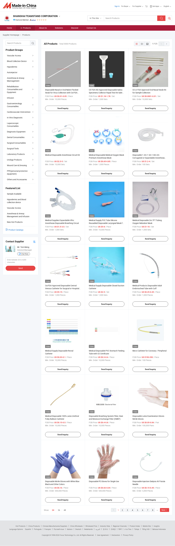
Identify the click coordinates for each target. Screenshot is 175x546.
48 (65, 510)
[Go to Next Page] (166, 44)
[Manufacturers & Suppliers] (20, 5)
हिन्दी (120, 529)
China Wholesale (76, 526)
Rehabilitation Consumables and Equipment (14, 89)
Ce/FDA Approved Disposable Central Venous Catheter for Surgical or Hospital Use (62, 288)
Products (27, 28)
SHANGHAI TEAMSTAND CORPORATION (35, 16)
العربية (98, 529)
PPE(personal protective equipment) (17, 172)
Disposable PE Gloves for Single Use (104, 481)
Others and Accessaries (17, 179)
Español (28, 529)
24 (53, 510)
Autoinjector (12, 72)
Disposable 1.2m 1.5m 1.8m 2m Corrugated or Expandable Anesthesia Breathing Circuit (148, 158)
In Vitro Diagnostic (15, 117)
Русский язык (59, 529)
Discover (74, 28)
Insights (157, 526)
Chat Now (24, 254)
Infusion (10, 98)
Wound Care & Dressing (17, 165)
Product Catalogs (15, 230)
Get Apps (156, 6)
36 (59, 510)
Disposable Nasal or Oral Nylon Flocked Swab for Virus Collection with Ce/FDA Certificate (61, 92)
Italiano (69, 529)
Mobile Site (147, 526)
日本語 (113, 529)
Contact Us (91, 28)
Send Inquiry (62, 108)
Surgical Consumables (16, 143)
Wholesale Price (91, 526)
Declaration (116, 535)
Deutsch (78, 529)
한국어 (105, 529)
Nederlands (88, 529)
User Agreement (103, 535)
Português (38, 529)
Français (47, 529)
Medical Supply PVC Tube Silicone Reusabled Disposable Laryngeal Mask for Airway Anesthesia (106, 223)
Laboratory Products (16, 154)
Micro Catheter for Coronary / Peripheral (149, 350)
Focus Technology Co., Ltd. (70, 535)
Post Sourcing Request (169, 18)
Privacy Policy (128, 535)
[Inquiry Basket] (146, 6)
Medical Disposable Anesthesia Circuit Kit (62, 155)
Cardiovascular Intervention (18, 112)
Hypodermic (12, 66)
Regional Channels (120, 526)
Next (163, 510)
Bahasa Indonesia (159, 529)
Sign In (117, 6)
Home (9, 28)
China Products (34, 526)
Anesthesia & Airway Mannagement (15, 79)
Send (20, 268)
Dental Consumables (15, 137)
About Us (43, 28)
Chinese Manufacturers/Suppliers (55, 526)
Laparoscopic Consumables (13, 124)
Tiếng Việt (146, 529)
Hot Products (20, 526)
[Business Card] (34, 241)
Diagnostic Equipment (16, 131)
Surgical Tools (13, 148)
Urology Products (14, 159)
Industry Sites (105, 526)
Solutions (59, 28)
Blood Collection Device (17, 61)
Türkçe (136, 529)
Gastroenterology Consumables (14, 105)
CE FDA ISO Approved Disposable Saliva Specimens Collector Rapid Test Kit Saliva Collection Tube (106, 92)
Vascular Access (14, 55)
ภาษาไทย (127, 529)
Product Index (135, 526)
